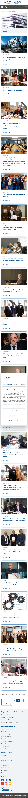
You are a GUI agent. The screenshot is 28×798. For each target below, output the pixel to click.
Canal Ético (4, 765)
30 (22, 700)
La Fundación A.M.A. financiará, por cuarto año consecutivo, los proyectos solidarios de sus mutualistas (13, 616)
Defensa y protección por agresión (9, 722)
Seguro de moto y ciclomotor (8, 734)
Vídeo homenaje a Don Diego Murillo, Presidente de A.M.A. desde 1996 (13, 290)
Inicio (2, 11)
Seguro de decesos (6, 736)
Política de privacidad (6, 760)
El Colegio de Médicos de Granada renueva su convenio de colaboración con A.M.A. (13, 322)
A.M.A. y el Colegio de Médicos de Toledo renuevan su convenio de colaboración (12, 92)
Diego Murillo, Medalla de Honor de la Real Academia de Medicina (13, 584)
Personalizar (13, 415)
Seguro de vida (5, 746)
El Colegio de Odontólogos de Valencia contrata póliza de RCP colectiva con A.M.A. (13, 551)
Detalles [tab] (16, 384)
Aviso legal (4, 770)
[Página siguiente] (10, 703)
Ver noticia (5, 64)
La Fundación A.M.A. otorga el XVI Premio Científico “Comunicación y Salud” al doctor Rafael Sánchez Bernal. (14, 649)
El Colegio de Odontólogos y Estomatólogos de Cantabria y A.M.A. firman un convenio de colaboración (13, 681)
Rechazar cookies (14, 420)
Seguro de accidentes (6, 741)
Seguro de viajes (5, 739)
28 (15, 700)
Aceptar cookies (14, 410)
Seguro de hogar (5, 731)
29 (18, 700)
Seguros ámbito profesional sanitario (13, 712)
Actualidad (8, 11)
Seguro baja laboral (6, 719)
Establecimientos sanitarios (8, 717)
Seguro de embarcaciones (7, 744)
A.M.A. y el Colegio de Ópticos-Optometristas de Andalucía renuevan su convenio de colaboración (13, 487)
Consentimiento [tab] (7, 384)
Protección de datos (6, 763)
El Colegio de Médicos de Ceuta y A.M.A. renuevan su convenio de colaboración (14, 519)
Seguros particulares (8, 726)
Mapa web (3, 773)
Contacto (3, 755)
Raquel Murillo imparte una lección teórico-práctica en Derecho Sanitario (13, 259)
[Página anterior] (3, 700)
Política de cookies (5, 768)
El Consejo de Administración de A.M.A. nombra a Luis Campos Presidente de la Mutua (14, 355)
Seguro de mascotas (6, 748)
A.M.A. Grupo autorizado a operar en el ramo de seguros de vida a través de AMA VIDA (14, 59)
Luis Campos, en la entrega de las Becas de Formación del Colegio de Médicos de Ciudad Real (12, 227)
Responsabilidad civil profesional (9, 715)
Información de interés (6, 758)
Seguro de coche (5, 729)
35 (7, 704)
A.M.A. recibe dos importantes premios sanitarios (14, 195)
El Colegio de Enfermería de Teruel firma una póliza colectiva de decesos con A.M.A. (13, 454)
